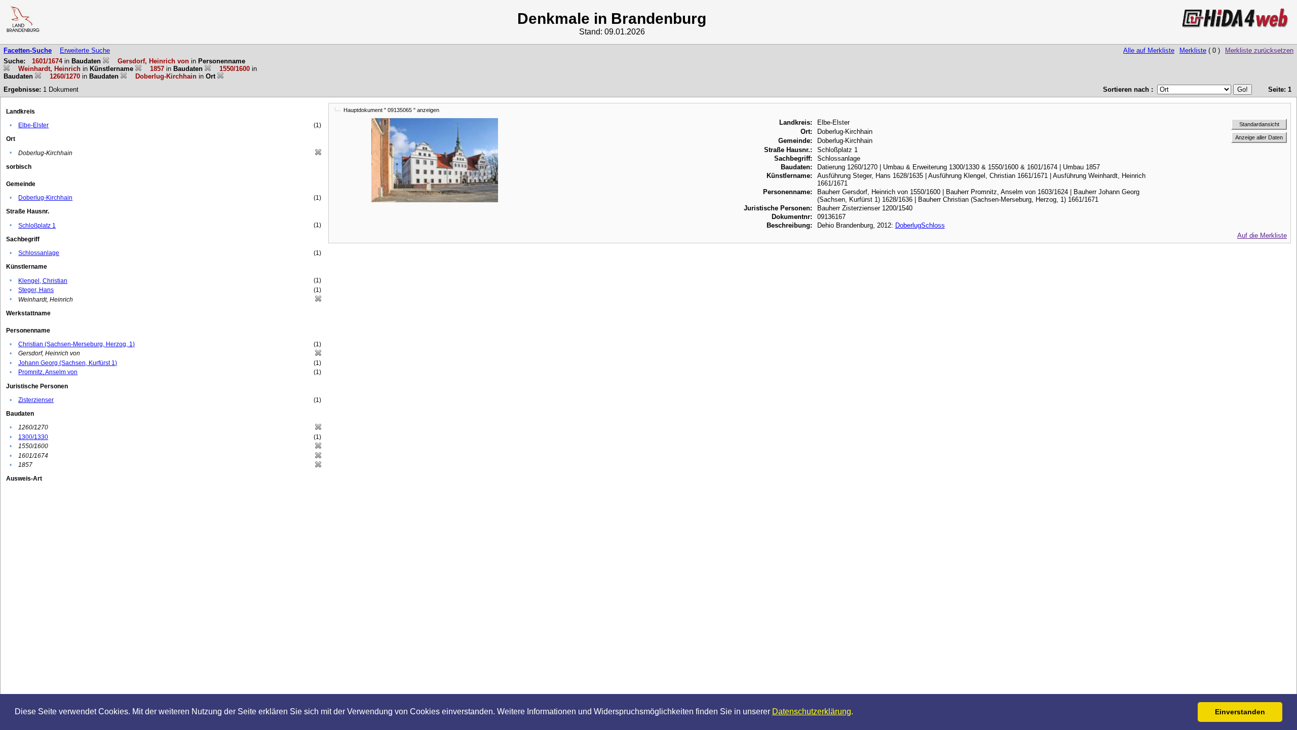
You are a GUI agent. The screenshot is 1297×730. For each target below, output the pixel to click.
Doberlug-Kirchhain (45, 197)
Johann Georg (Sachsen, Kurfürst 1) (67, 363)
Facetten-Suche (28, 50)
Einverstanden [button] (1240, 712)
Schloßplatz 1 (37, 225)
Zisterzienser (36, 400)
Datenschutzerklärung (811, 711)
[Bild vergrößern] (434, 122)
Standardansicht (1259, 124)
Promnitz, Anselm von (48, 372)
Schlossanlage (38, 253)
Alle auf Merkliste (1148, 50)
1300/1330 (33, 437)
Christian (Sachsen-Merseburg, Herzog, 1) (76, 344)
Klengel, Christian (42, 280)
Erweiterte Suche (85, 50)
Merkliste (1192, 50)
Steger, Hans (36, 290)
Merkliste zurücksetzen (1259, 50)
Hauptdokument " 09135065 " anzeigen (391, 110)
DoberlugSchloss (920, 225)
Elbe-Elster (33, 125)
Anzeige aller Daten (1259, 137)
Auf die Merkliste (1262, 235)
